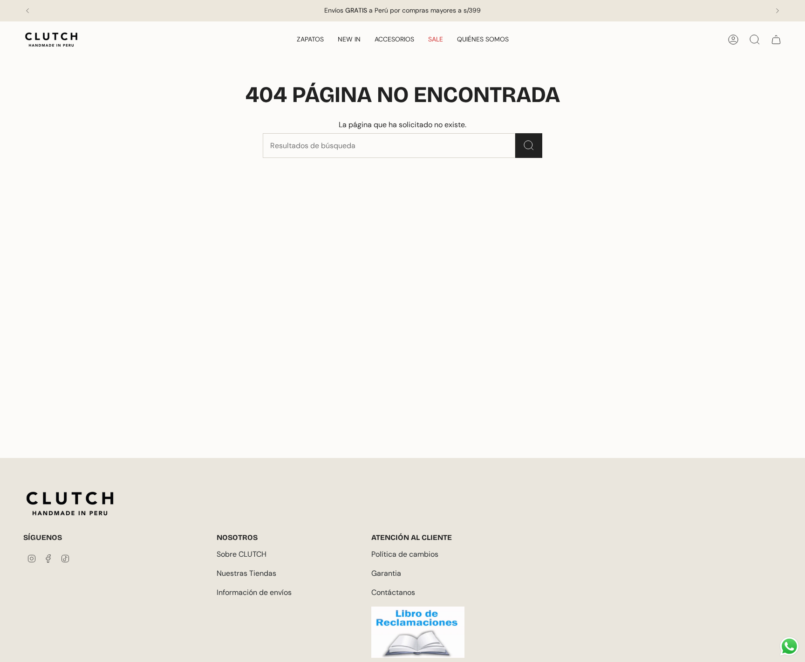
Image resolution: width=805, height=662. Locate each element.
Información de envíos (254, 592)
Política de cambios (404, 554)
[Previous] (27, 11)
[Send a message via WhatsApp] (789, 646)
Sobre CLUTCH (241, 554)
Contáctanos (393, 592)
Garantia (386, 573)
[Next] (777, 11)
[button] (310, 39)
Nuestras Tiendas (246, 573)
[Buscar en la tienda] (528, 145)
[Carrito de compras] (776, 40)
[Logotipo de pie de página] (69, 504)
